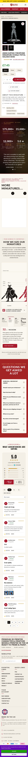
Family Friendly (20, 113)
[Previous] (12, 193)
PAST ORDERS (5, 696)
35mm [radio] (19, 70)
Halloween (5, 9)
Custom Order (14, 90)
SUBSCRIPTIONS (6, 698)
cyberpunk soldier (11, 113)
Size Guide (15, 87)
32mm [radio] (12, 70)
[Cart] (25, 5)
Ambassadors (6, 673)
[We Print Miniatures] (14, 5)
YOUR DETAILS (5, 701)
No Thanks (14, 754)
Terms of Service (7, 683)
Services (4, 676)
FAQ (16, 671)
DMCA (3, 681)
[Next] (24, 193)
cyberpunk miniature (11, 110)
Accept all (14, 751)
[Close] (27, 746)
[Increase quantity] (10, 79)
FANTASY (15, 9)
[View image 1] (5, 48)
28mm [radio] (5, 70)
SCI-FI (22, 9)
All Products (9, 16)
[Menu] (2, 5)
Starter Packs (19, 676)
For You (4, 12)
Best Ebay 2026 (10, 108)
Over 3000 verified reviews (18, 59)
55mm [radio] (5, 74)
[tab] (12, 169)
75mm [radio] (12, 74)
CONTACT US (5, 703)
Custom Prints (14, 12)
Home (2, 16)
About (3, 678)
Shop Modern (8, 345)
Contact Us (18, 674)
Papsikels (15, 103)
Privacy (4, 685)
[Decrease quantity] (4, 79)
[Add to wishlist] (22, 23)
